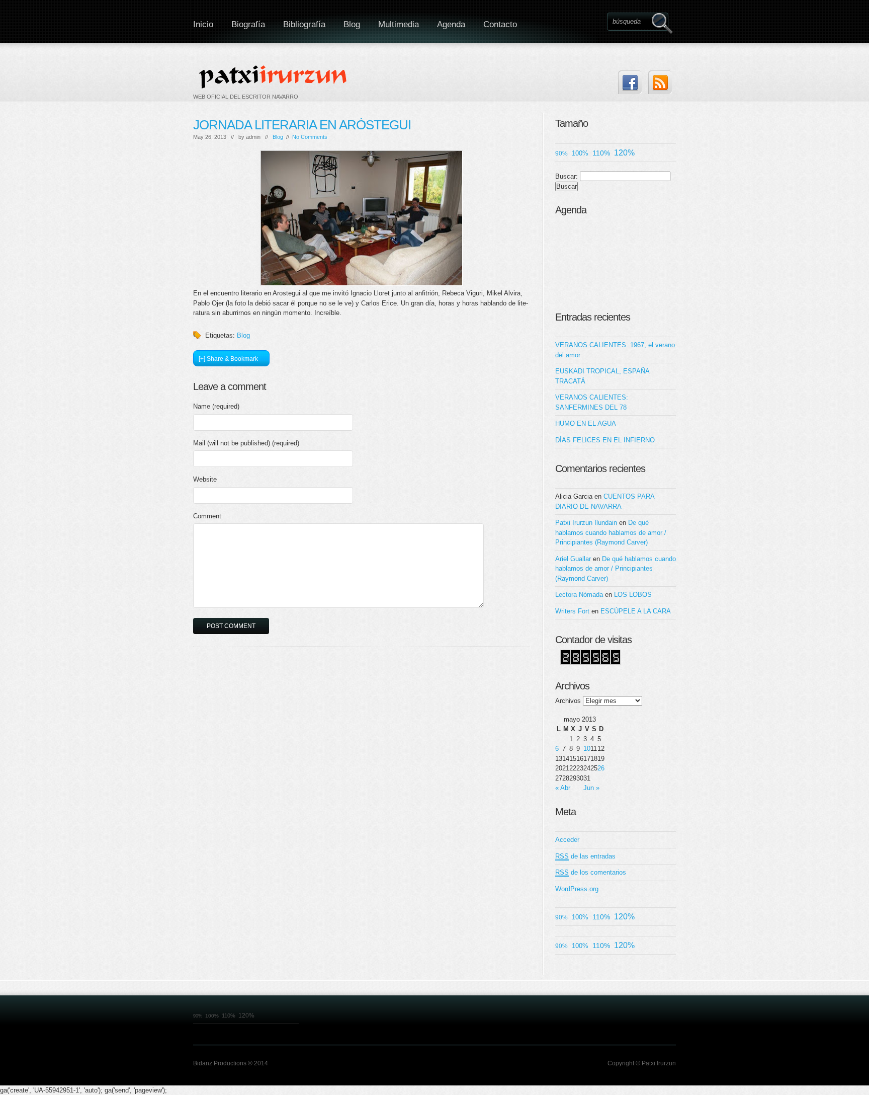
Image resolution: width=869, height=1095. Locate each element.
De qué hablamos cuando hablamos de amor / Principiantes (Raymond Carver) (610, 532)
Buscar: (566, 176)
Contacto (500, 24)
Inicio (203, 24)
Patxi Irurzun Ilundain (586, 522)
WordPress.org (576, 889)
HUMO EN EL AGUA (585, 423)
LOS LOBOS (633, 594)
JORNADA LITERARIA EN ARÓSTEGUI (302, 124)
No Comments (309, 137)
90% (561, 153)
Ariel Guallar (573, 559)
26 (600, 768)
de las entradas (585, 856)
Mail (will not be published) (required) (246, 443)
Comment (207, 516)
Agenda (451, 24)
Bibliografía (304, 24)
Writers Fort (572, 611)
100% (580, 153)
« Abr (562, 788)
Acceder (567, 839)
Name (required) (216, 406)
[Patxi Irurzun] (274, 76)
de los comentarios (590, 872)
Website (205, 479)
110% (601, 153)
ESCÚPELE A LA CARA (635, 611)
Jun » (591, 788)
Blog (351, 24)
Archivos (568, 701)
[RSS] (660, 82)
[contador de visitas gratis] (590, 662)
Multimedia (398, 24)
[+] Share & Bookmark (228, 358)
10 (586, 748)
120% (624, 152)
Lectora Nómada (579, 594)
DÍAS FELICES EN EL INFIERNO (605, 440)
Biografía (248, 24)
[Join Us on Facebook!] (630, 82)
